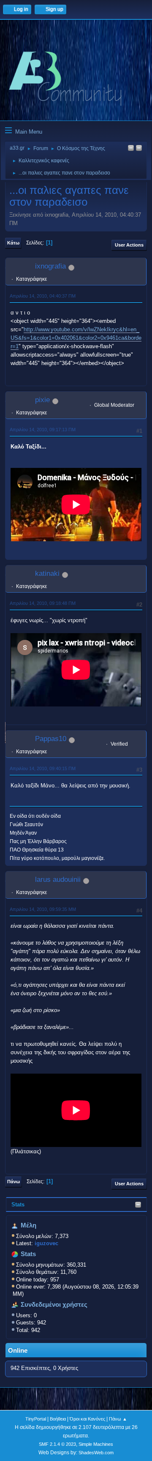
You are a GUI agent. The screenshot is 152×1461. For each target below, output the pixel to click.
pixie (42, 400)
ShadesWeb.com (96, 1452)
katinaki (47, 573)
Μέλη (28, 1225)
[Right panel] (131, 148)
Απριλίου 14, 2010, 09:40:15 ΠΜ (43, 768)
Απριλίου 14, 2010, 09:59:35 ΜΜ (43, 909)
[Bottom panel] (139, 148)
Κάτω (13, 242)
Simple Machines (96, 1444)
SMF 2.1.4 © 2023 (57, 1444)
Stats (17, 1204)
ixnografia (50, 266)
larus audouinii (58, 880)
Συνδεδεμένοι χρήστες (54, 1304)
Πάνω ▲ (118, 1418)
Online (17, 1350)
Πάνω (13, 1181)
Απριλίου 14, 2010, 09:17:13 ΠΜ (43, 429)
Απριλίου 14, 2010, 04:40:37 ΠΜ (43, 295)
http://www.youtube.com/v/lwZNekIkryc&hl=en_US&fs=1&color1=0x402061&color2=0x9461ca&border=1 (76, 337)
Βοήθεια (58, 1418)
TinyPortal (35, 1418)
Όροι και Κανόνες (87, 1418)
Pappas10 (50, 739)
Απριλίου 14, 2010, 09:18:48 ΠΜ (43, 603)
